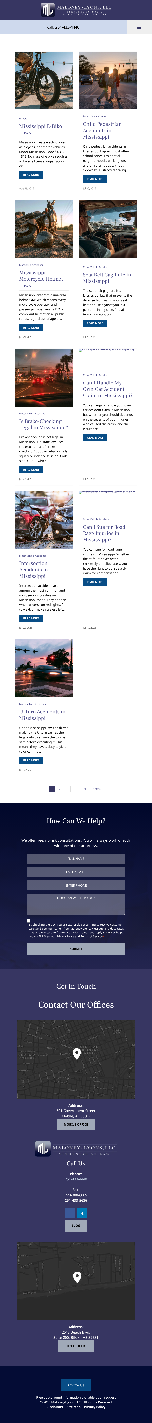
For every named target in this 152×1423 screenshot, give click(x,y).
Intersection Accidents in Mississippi (33, 570)
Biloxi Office (76, 1346)
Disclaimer (54, 1407)
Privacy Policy (65, 936)
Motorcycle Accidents (31, 265)
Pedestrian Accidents (94, 116)
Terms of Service (92, 936)
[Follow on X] (82, 1213)
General (23, 118)
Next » (96, 789)
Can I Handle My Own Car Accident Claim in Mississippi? (108, 389)
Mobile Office (76, 1124)
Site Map (74, 1407)
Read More (31, 175)
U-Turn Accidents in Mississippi (42, 714)
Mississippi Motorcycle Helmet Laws (41, 279)
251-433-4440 (67, 27)
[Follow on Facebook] (70, 1213)
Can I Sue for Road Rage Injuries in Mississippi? (104, 533)
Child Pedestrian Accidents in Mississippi (102, 130)
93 (84, 789)
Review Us (75, 1385)
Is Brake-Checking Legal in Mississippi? (43, 424)
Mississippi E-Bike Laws (40, 129)
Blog (75, 1225)
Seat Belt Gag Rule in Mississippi (107, 278)
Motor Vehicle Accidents (96, 267)
